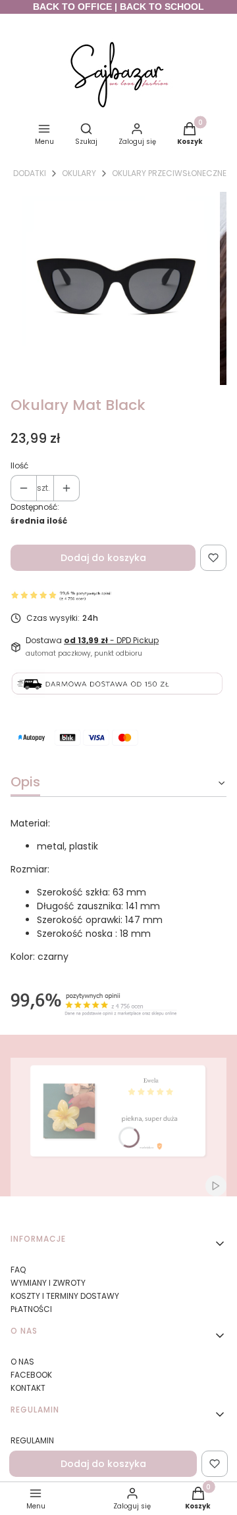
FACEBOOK (31, 1374)
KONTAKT (28, 1387)
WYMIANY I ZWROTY (48, 1282)
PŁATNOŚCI (31, 1309)
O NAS (22, 1361)
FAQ (18, 1269)
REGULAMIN (32, 1440)
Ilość (19, 465)
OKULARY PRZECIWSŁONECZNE (169, 173)
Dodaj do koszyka (103, 557)
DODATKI (29, 173)
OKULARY (79, 173)
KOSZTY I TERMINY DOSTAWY (65, 1295)
